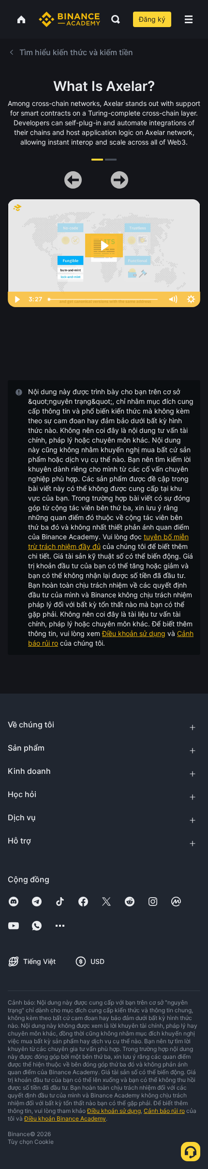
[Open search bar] (112, 19)
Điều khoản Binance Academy (65, 1118)
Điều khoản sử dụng (133, 633)
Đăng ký (152, 19)
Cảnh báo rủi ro (164, 1110)
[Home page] (69, 19)
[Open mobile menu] (188, 19)
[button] (188, 19)
